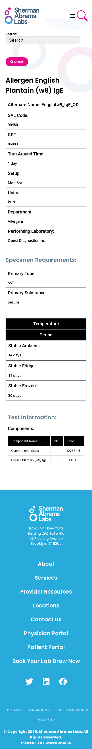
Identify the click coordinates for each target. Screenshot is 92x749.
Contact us (46, 619)
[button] (73, 15)
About (46, 564)
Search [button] (18, 62)
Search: (11, 34)
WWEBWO (54, 742)
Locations (46, 605)
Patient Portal (46, 647)
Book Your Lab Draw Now (46, 661)
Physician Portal (46, 633)
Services (46, 577)
